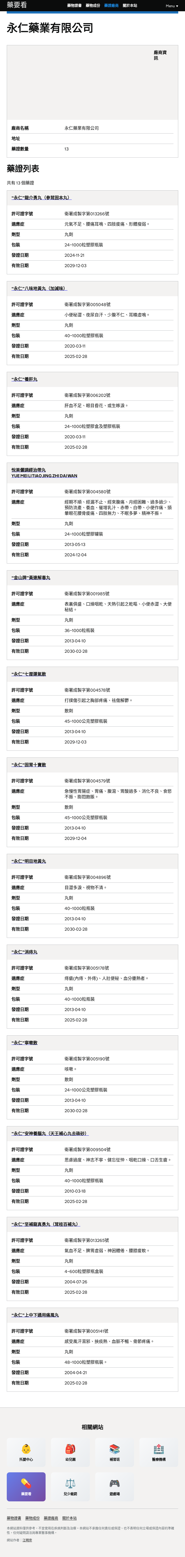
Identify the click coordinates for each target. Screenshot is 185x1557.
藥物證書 (74, 5)
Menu (170, 6)
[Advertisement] (83, 82)
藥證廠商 (111, 5)
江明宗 (27, 1540)
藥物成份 (93, 5)
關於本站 (130, 5)
